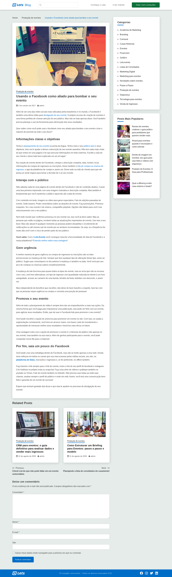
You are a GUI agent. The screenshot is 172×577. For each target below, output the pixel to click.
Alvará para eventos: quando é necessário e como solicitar (142, 144)
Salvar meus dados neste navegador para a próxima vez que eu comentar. (48, 553)
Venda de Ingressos (129, 104)
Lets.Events (39, 237)
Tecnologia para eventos (131, 99)
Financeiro (124, 53)
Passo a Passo (126, 85)
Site (14, 543)
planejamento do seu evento (36, 146)
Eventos (123, 48)
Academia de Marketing (130, 30)
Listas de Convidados (129, 67)
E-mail (15, 532)
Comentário (18, 492)
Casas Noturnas (127, 44)
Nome (15, 522)
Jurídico (123, 58)
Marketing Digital (127, 72)
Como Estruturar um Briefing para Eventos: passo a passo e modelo (85, 448)
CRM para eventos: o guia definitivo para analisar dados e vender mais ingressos (35, 448)
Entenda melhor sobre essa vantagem (50, 241)
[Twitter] (151, 573)
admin (41, 106)
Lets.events (125, 62)
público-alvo (89, 146)
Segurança (125, 95)
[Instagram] (146, 573)
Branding (124, 34)
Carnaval (124, 39)
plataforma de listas (25, 360)
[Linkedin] (156, 573)
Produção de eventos (25, 91)
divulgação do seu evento (55, 115)
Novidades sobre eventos (131, 81)
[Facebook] (141, 573)
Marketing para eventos (130, 76)
